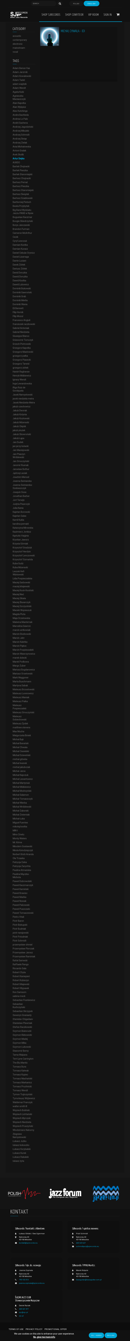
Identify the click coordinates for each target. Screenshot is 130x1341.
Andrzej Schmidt (21, 134)
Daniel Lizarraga (21, 256)
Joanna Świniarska (22, 481)
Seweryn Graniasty (22, 1015)
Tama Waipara (20, 1054)
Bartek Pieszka (20, 170)
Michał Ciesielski (21, 751)
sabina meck (19, 996)
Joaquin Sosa (19, 492)
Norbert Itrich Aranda (23, 854)
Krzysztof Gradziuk (22, 547)
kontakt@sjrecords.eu (28, 1243)
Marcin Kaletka (20, 642)
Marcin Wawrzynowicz (24, 654)
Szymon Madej (20, 1039)
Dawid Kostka (19, 280)
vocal (15, 52)
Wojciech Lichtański (22, 1114)
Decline (111, 1335)
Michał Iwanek (20, 763)
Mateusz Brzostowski (23, 689)
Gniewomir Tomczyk (23, 340)
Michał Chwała (20, 747)
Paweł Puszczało (21, 909)
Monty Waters (20, 838)
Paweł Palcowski (21, 905)
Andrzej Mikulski (21, 130)
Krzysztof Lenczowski (24, 555)
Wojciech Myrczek (22, 1118)
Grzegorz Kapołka (22, 348)
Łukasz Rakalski (21, 1157)
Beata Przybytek (21, 206)
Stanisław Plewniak (22, 1023)
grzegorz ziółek (20, 367)
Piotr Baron (18, 921)
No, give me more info (44, 1337)
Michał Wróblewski (22, 806)
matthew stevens (21, 727)
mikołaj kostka (20, 826)
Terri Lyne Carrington (23, 1058)
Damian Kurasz (20, 249)
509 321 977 (24, 1309)
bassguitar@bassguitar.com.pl (89, 1280)
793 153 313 (24, 1280)
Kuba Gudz (18, 563)
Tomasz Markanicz (22, 1082)
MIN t (15, 830)
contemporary (20, 40)
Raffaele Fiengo (21, 964)
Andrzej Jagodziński (23, 127)
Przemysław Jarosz (23, 952)
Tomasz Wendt (20, 1090)
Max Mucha (18, 731)
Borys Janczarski (21, 225)
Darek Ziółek (19, 264)
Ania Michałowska (22, 146)
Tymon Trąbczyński (22, 1094)
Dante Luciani (19, 260)
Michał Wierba (20, 802)
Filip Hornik (18, 312)
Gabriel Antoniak (21, 328)
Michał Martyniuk (21, 783)
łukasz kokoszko (21, 1145)
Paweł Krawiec (20, 893)
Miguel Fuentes (20, 822)
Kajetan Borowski (21, 512)
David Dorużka (20, 272)
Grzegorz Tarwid (21, 363)
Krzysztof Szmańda (23, 559)
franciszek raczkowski (24, 324)
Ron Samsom (19, 992)
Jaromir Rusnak (21, 465)
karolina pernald (21, 524)
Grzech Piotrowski (22, 344)
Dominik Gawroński (22, 292)
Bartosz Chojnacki (22, 178)
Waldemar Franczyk (22, 1102)
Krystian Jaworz (21, 539)
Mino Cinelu (18, 834)
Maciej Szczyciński (22, 606)
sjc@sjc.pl (23, 1312)
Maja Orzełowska (21, 618)
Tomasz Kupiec (20, 1074)
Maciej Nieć (18, 594)
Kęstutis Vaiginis (21, 535)
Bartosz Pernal (20, 182)
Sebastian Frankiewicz (24, 1000)
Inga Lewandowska (22, 383)
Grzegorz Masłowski (23, 352)
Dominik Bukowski (22, 288)
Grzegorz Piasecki (22, 360)
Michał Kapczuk (20, 775)
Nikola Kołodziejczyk (23, 850)
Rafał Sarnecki (20, 960)
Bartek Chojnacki (21, 166)
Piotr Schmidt (19, 940)
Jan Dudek (18, 442)
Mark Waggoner (21, 677)
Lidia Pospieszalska (22, 578)
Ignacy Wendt (19, 379)
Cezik (15, 237)
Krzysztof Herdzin (22, 551)
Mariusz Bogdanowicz (24, 669)
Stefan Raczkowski (22, 1027)
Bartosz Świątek (21, 194)
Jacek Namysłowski (22, 394)
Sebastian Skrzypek (23, 1011)
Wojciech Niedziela (22, 1122)
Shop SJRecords (51, 14)
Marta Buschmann (22, 681)
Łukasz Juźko (19, 1141)
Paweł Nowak (19, 901)
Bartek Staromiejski (22, 174)
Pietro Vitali (18, 917)
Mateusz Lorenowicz (23, 693)
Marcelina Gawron (22, 626)
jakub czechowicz (21, 406)
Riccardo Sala (19, 968)
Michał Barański (21, 743)
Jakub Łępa (18, 438)
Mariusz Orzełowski (22, 673)
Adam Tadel (19, 80)
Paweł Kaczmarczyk (23, 885)
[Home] (19, 14)
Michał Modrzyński (22, 791)
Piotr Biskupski (20, 925)
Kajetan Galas (19, 516)
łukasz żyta (18, 1161)
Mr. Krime (17, 842)
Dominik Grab (19, 296)
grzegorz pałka (20, 356)
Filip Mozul (18, 316)
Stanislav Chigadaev (23, 1019)
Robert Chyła (19, 972)
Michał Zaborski (21, 810)
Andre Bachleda (21, 115)
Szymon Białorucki (22, 1031)
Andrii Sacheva (20, 123)
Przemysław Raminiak (24, 956)
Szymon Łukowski (22, 1047)
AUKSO (16, 162)
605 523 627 (81, 1243)
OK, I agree (96, 1335)
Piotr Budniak (19, 928)
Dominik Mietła (20, 300)
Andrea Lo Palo (20, 119)
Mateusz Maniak (21, 697)
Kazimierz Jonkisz (22, 531)
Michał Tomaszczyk (23, 799)
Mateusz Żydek (20, 723)
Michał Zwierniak (21, 814)
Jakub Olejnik (19, 426)
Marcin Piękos (19, 646)
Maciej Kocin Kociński (23, 590)
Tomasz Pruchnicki (22, 1086)
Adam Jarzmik (20, 72)
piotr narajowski (21, 932)
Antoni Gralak (19, 150)
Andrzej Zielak (20, 142)
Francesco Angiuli (21, 320)
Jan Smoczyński (21, 461)
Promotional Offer (56, 1329)
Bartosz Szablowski (22, 198)
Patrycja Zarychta (21, 866)
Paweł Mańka (19, 897)
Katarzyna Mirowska (23, 528)
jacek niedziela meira (23, 398)
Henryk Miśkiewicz (22, 375)
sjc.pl (21, 1316)
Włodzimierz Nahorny (23, 1130)
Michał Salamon (21, 795)
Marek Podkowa (21, 661)
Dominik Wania (20, 304)
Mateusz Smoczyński (23, 712)
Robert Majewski (21, 984)
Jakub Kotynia (20, 414)
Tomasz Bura (19, 1066)
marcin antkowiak (21, 630)
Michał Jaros (19, 771)
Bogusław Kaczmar (22, 217)
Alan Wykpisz (19, 107)
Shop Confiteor (74, 14)
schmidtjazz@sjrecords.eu (87, 1246)
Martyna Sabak (20, 685)
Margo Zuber (19, 665)
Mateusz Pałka (20, 701)
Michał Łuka (19, 818)
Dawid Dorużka (20, 276)
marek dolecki (20, 657)
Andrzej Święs (20, 138)
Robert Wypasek (21, 988)
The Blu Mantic (20, 1062)
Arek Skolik (18, 154)
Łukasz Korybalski (22, 1149)
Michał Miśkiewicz (22, 787)
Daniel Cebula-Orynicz (24, 253)
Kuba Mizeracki (20, 567)
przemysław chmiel (22, 944)
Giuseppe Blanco (21, 336)
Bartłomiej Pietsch (22, 202)
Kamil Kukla (18, 520)
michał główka (20, 759)
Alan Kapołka (19, 103)
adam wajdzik (20, 84)
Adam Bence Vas (21, 68)
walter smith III (20, 1106)
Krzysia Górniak (20, 543)
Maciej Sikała (19, 598)
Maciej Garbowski (21, 582)
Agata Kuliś (18, 92)
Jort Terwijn (19, 500)
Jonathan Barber (21, 496)
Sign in (108, 14)
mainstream (19, 48)
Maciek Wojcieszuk (22, 610)
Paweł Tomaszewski (23, 913)
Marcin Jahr (19, 638)
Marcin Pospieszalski (23, 650)
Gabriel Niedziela (21, 332)
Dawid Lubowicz (21, 284)
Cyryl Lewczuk (20, 241)
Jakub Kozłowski (21, 418)
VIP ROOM (93, 14)
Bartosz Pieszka (21, 186)
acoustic (17, 36)
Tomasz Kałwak (21, 1070)
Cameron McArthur (22, 233)
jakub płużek (19, 430)
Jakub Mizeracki (21, 422)
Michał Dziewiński (21, 755)
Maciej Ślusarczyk (21, 602)
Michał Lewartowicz (23, 779)
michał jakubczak (21, 767)
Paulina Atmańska (22, 870)
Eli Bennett (18, 308)
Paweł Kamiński (21, 889)
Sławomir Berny (21, 1051)
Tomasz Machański (22, 1078)
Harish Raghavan (21, 371)
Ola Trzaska (19, 858)
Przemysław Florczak (23, 948)
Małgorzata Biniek (22, 735)
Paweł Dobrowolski (22, 881)
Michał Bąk (18, 739)
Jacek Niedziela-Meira (24, 402)
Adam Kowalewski (22, 76)
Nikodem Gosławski (22, 846)
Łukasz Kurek (19, 1153)
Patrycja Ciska (20, 862)
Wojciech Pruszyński (23, 1126)
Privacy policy (34, 1329)
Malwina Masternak (22, 622)
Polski (76, 4)
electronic (18, 44)
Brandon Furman (21, 229)
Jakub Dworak (20, 410)
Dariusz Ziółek (20, 268)
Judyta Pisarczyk (21, 504)
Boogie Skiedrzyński (23, 221)
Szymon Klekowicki (22, 1035)
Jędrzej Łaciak (20, 473)
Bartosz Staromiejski (23, 190)
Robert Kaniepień (21, 976)
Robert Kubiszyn (21, 980)
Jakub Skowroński (22, 434)
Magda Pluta (19, 614)
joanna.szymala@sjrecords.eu (32, 1283)
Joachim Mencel (21, 477)
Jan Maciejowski (21, 450)
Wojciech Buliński (21, 1110)
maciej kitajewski (21, 586)
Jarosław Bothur (21, 469)
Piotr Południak (20, 936)
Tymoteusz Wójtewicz (24, 1098)
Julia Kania (18, 508)
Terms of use (16, 1329)
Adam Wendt (19, 88)
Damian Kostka (20, 245)
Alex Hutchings (20, 111)
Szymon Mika (19, 1043)
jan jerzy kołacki (21, 446)
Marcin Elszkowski (22, 634)
